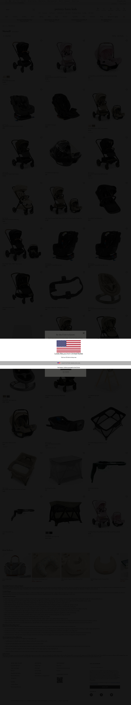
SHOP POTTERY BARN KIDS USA (71, 363)
